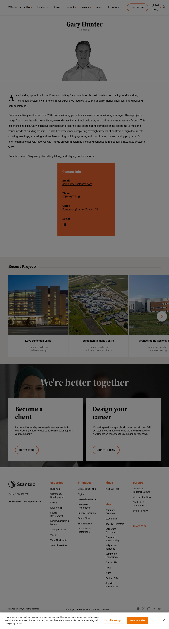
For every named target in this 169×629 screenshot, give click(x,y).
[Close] (163, 620)
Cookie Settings (114, 620)
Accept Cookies (137, 620)
